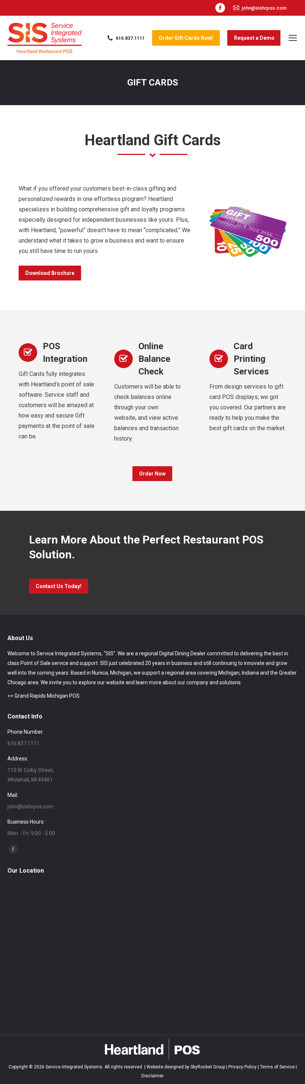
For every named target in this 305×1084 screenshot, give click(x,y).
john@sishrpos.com (264, 8)
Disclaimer (152, 1075)
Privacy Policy (242, 1067)
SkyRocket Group (207, 1067)
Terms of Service (277, 1067)
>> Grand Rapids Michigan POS (43, 696)
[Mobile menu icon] (293, 38)
